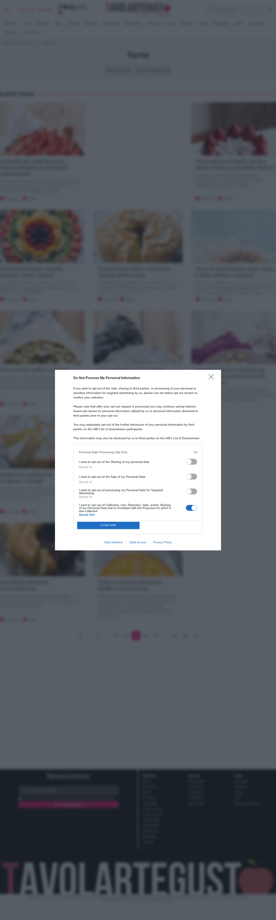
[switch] (191, 462)
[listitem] (138, 452)
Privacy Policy (162, 542)
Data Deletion (113, 542)
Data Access (138, 542)
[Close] (213, 378)
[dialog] (138, 460)
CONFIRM (108, 525)
